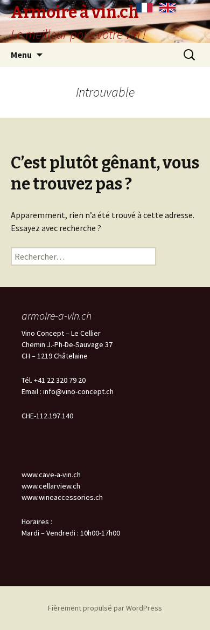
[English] (167, 7)
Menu (21, 54)
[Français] (144, 7)
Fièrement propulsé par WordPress (105, 608)
